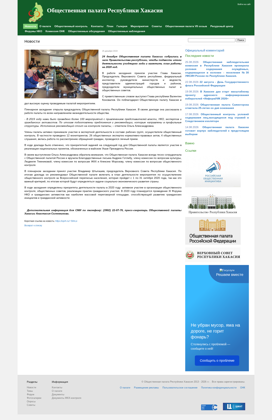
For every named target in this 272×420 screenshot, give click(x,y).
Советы (157, 26)
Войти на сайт (244, 4)
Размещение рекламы (146, 387)
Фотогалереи (34, 398)
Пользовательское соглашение (179, 387)
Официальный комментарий (204, 50)
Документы (58, 394)
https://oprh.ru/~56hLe (66, 221)
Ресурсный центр (221, 26)
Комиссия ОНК (55, 31)
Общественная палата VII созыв (186, 26)
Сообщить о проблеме (217, 360)
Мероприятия (139, 26)
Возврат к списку (33, 225)
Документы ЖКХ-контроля (66, 398)
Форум (30, 394)
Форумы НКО (33, 31)
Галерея (122, 26)
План (110, 26)
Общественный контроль (71, 26)
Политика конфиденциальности (218, 387)
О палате (45, 26)
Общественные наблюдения (126, 31)
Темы (30, 391)
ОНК (242, 387)
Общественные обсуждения (86, 31)
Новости (30, 26)
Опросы (31, 401)
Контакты (97, 26)
